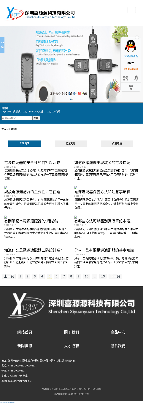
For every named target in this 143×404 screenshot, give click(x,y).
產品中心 (118, 332)
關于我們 (71, 332)
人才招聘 (71, 346)
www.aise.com (7, 402)
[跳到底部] (131, 87)
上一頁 (9, 276)
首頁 (3, 129)
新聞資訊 (24, 346)
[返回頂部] (136, 78)
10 (86, 276)
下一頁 (115, 276)
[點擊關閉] (137, 37)
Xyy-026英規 (53, 111)
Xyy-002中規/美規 (11, 111)
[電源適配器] (40, 13)
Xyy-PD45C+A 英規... (34, 111)
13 (103, 276)
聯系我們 (118, 346)
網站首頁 (24, 332)
